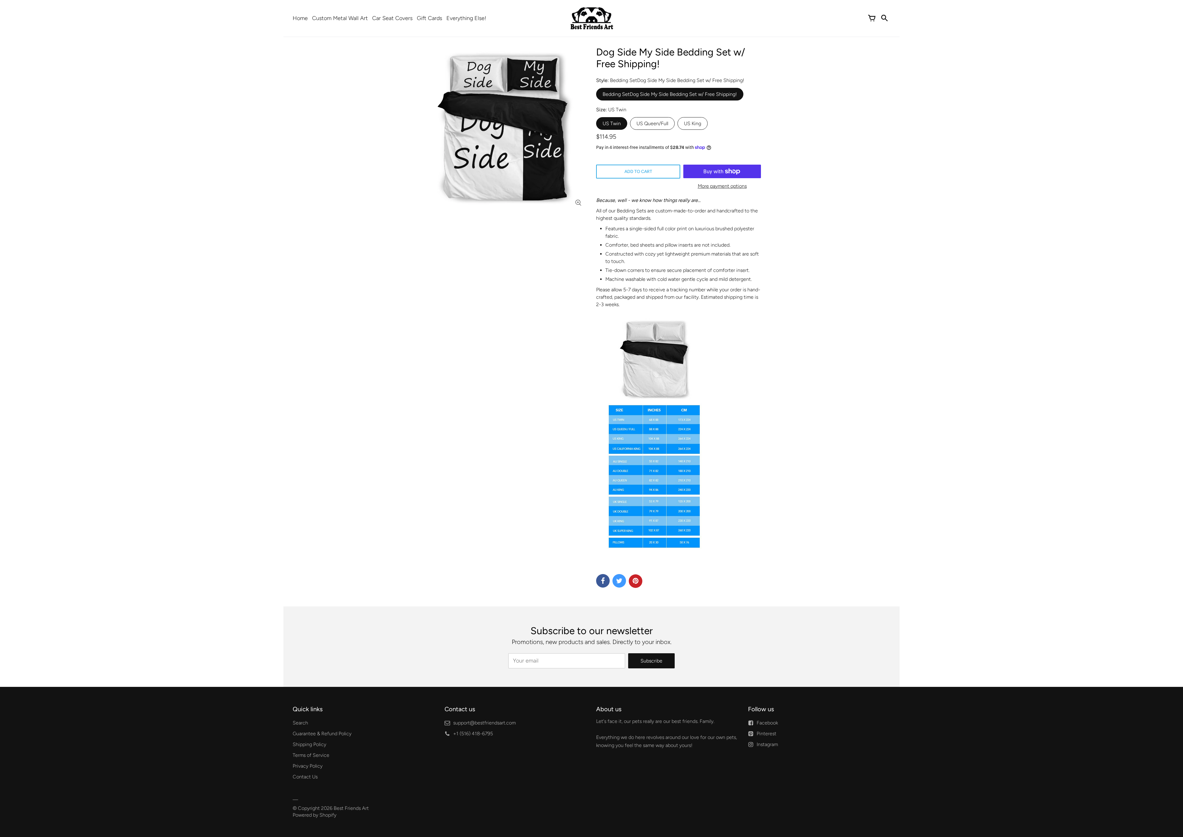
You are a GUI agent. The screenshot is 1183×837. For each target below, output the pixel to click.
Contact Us (305, 777)
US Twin (612, 123)
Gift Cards (429, 18)
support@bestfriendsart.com (484, 723)
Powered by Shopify (314, 815)
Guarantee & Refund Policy (322, 733)
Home (300, 18)
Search (300, 723)
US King (692, 123)
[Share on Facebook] (603, 581)
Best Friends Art (351, 808)
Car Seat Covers (392, 18)
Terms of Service (311, 755)
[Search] (884, 18)
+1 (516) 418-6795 (473, 733)
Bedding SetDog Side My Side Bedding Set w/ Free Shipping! (670, 94)
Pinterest (766, 733)
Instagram (767, 744)
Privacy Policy (308, 766)
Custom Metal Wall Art (340, 18)
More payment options (722, 186)
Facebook (767, 723)
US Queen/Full (652, 123)
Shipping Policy (309, 744)
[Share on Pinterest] (635, 581)
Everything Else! (466, 18)
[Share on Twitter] (619, 581)
